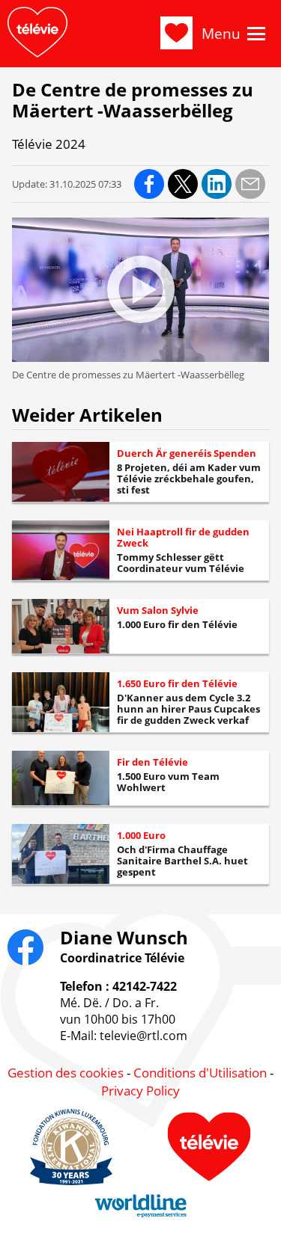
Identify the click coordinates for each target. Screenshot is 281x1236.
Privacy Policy (140, 1090)
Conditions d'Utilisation (200, 1072)
